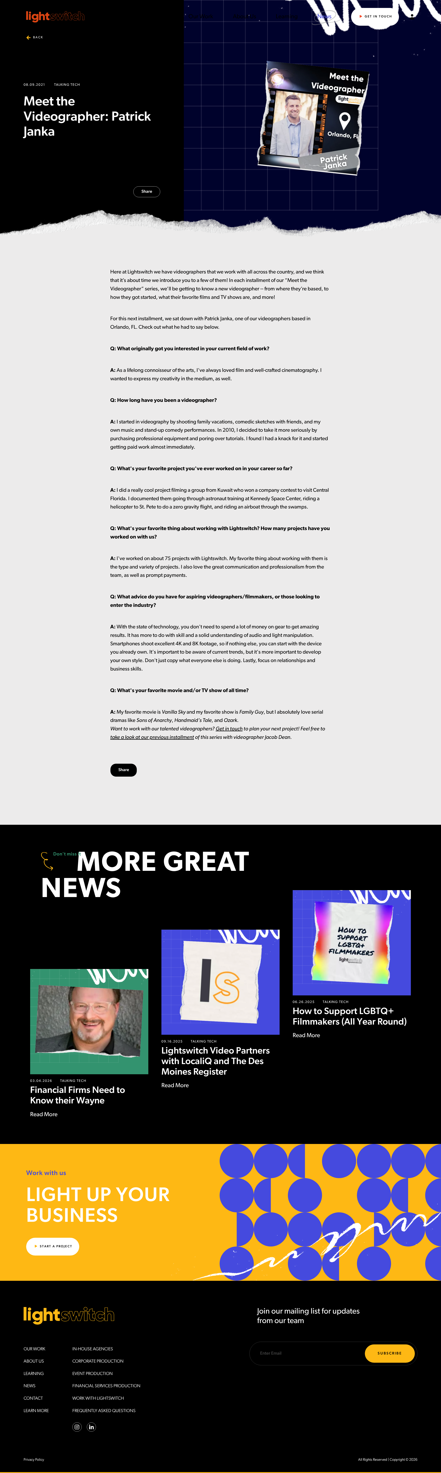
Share (146, 192)
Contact (33, 1398)
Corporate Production (98, 1361)
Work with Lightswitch (98, 1398)
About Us (244, 17)
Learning (287, 17)
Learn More (36, 1411)
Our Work (200, 17)
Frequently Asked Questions (104, 1411)
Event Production (92, 1374)
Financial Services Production (106, 1386)
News (324, 17)
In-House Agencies (92, 1349)
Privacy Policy (34, 1460)
